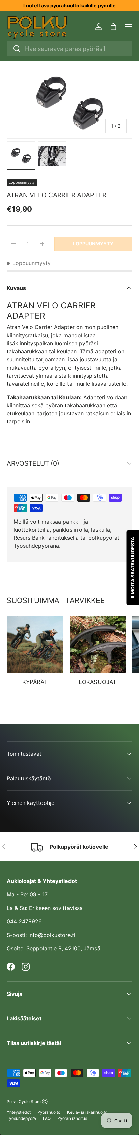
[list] (69, 103)
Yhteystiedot (19, 1112)
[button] (113, 26)
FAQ (47, 1118)
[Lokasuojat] (98, 644)
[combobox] (69, 48)
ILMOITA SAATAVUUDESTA (132, 567)
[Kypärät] (35, 644)
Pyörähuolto (48, 1112)
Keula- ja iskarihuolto (87, 1112)
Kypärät (35, 682)
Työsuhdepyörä (21, 1118)
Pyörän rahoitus (72, 1118)
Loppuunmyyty (93, 243)
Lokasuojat (97, 682)
